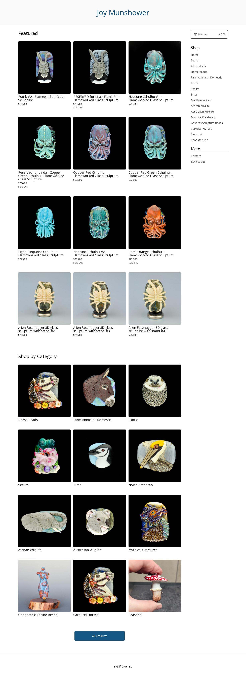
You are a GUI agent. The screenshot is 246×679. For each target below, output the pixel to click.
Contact (196, 156)
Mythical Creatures (203, 117)
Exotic (194, 83)
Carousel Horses (201, 128)
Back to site (198, 161)
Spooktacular (199, 140)
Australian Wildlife (202, 111)
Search (195, 60)
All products (99, 636)
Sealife (195, 89)
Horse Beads (199, 72)
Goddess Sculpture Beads (207, 123)
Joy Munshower (123, 12)
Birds (194, 94)
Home (194, 55)
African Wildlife (200, 106)
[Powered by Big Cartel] (123, 666)
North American (201, 100)
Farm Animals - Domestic (206, 77)
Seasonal (196, 134)
